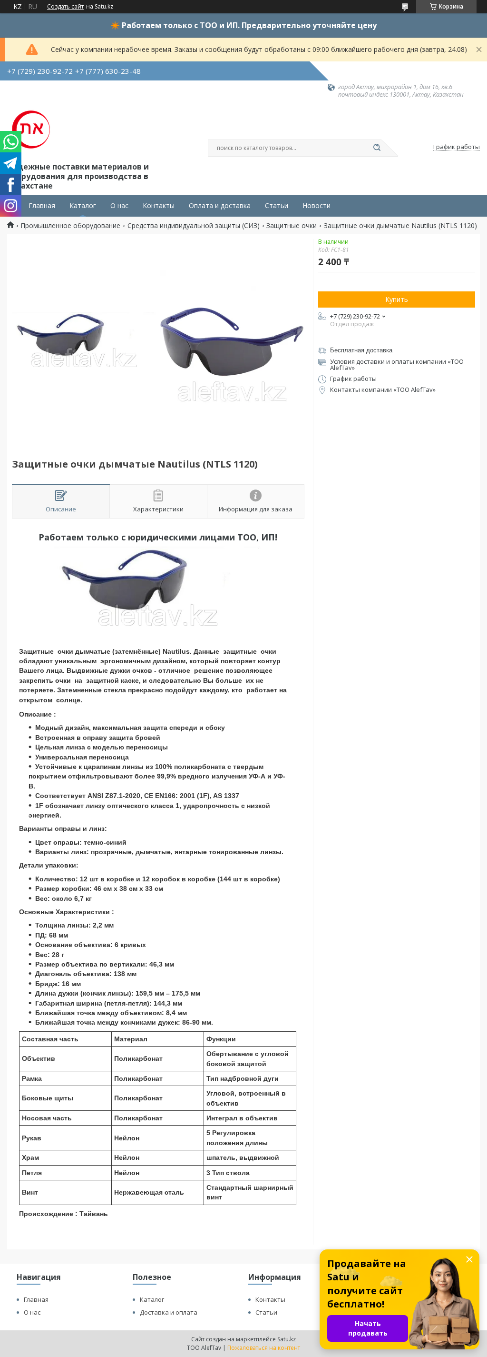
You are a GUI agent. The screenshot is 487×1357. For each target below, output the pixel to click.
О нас (119, 205)
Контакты (159, 205)
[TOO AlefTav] (31, 129)
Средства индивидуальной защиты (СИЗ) (193, 225)
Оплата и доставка (220, 205)
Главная (42, 205)
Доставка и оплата (168, 1312)
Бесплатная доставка (361, 350)
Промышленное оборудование (70, 225)
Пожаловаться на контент (263, 1348)
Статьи (276, 205)
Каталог (82, 205)
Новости (316, 205)
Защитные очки (291, 225)
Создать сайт (65, 6)
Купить (396, 299)
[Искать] (376, 148)
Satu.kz (286, 1339)
